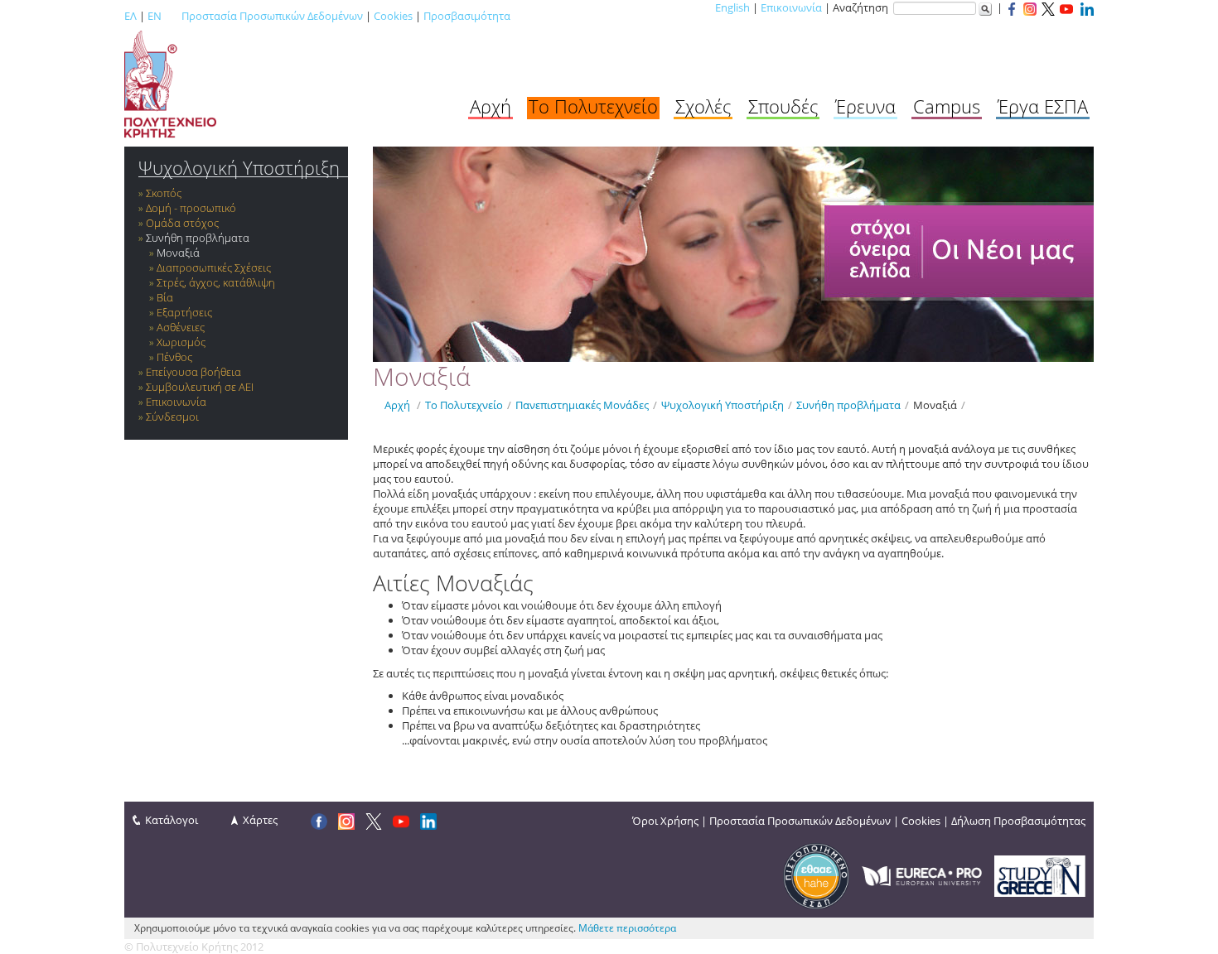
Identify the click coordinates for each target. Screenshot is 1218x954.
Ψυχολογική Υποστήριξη (239, 168)
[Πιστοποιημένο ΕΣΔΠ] (816, 874)
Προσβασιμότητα (466, 15)
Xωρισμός (181, 342)
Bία (165, 297)
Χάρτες (260, 819)
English (732, 7)
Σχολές (703, 106)
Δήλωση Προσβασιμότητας (1018, 820)
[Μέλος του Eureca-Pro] (922, 874)
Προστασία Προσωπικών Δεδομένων (272, 15)
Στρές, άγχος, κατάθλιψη (216, 282)
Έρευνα (865, 106)
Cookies (393, 15)
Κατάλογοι (171, 819)
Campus (946, 106)
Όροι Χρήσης (665, 820)
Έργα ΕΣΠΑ (1043, 106)
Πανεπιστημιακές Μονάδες (582, 405)
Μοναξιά (178, 252)
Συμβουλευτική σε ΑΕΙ (200, 386)
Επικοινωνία (791, 7)
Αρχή (490, 106)
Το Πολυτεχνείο (593, 106)
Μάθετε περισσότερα (627, 928)
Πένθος (174, 356)
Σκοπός (163, 193)
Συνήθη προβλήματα (197, 237)
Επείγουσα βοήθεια (193, 371)
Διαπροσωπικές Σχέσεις (214, 267)
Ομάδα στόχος (182, 222)
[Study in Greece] (1039, 874)
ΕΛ (130, 15)
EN (154, 15)
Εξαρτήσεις (184, 312)
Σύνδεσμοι (172, 416)
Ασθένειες (181, 327)
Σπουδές (783, 106)
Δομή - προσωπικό (191, 207)
